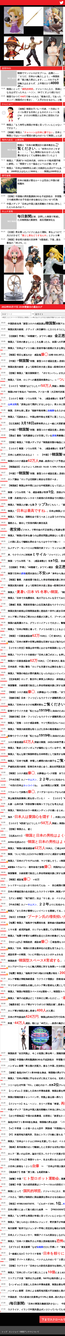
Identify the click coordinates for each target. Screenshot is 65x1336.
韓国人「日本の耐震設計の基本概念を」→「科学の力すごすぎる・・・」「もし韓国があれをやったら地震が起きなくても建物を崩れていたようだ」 (39, 152)
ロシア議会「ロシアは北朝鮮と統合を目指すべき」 (33, 479)
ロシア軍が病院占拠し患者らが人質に (31, 1010)
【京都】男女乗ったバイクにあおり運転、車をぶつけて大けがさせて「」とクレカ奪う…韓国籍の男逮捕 (34, 235)
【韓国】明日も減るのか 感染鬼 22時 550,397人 (36, 354)
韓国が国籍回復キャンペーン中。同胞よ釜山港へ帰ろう (35, 1097)
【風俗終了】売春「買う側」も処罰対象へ (29, 1171)
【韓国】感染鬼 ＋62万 (23, 879)
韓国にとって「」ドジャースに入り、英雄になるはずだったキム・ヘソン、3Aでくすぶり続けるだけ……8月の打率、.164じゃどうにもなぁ (34, 92)
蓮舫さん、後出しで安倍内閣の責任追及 (28, 522)
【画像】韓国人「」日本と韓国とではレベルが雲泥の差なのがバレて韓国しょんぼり (34, 135)
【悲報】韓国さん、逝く (20, 829)
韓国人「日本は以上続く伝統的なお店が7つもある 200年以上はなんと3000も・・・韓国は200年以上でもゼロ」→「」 (34, 171)
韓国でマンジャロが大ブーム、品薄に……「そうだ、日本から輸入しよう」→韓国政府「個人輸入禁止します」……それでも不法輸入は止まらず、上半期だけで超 (38, 80)
